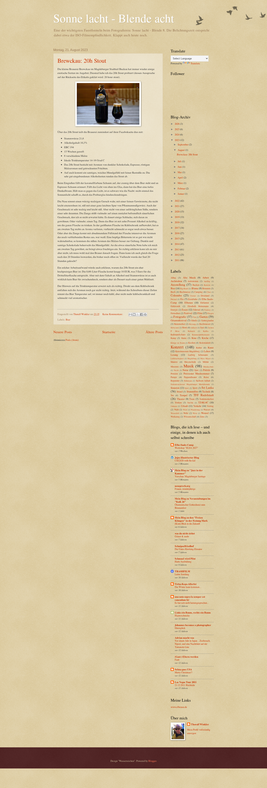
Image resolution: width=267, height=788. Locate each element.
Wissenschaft (190, 416)
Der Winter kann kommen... (188, 586)
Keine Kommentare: (113, 314)
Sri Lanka (208, 388)
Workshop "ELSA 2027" (186, 447)
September (183, 144)
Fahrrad (196, 309)
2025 (177, 129)
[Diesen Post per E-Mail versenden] (130, 314)
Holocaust (175, 327)
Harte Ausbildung (183, 561)
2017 (177, 227)
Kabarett (191, 331)
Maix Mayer (205, 358)
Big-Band (184, 288)
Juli (180, 161)
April (181, 177)
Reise (206, 377)
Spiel (187, 388)
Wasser (206, 409)
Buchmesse (185, 291)
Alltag (173, 277)
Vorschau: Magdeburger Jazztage (190, 476)
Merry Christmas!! (183, 672)
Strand (180, 391)
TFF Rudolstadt (204, 395)
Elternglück (180, 628)
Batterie (207, 285)
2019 (177, 217)
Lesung (174, 354)
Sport (195, 387)
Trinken (178, 402)
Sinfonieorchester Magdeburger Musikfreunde (190, 384)
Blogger (152, 761)
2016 (177, 233)
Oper (196, 370)
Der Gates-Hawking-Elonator (188, 549)
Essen (185, 309)
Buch (173, 291)
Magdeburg (192, 358)
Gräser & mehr (182, 536)
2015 (177, 238)
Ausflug (207, 281)
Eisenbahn (192, 299)
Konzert (177, 347)
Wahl (176, 409)
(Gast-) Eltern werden (186, 656)
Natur (185, 370)
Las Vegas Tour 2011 (185, 682)
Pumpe (174, 377)
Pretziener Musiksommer (197, 373)
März (181, 183)
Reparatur (175, 380)
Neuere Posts (62, 332)
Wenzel (205, 413)
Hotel (184, 327)
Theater (181, 399)
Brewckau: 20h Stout (81, 60)
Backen (196, 284)
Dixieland (205, 295)
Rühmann (188, 380)
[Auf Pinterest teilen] (145, 314)
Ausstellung (178, 285)
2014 (177, 244)
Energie (174, 309)
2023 (177, 140)
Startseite (108, 332)
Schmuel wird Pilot (185, 558)
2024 (177, 134)
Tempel (183, 395)
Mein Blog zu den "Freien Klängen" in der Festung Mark (191, 519)
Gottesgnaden (207, 320)
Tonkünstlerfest (206, 399)
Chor (209, 292)
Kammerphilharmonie (201, 334)
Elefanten (204, 302)
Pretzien (174, 373)
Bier (68, 319)
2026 (177, 123)
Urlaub (184, 406)
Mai (180, 172)
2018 (177, 222)
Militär (206, 361)
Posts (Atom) (72, 340)
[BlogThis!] (134, 314)
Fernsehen (175, 313)
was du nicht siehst (185, 533)
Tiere (192, 399)
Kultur (199, 347)
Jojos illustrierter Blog (187, 457)
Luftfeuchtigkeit (177, 358)
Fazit (177, 659)
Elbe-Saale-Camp (184, 445)
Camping (198, 291)
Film (199, 313)
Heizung (192, 324)
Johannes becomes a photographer (193, 625)
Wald (185, 409)
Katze (183, 338)
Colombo (176, 295)
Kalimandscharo (178, 334)
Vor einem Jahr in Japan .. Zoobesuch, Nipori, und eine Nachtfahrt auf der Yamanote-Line (192, 643)
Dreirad (174, 299)
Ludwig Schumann (198, 354)
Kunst (211, 347)
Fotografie (179, 317)
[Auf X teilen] (138, 314)
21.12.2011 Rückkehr (185, 685)
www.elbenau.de (179, 707)
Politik (206, 370)
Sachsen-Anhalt (203, 380)
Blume (195, 288)
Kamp (173, 338)
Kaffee (206, 331)
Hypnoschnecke (182, 615)
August (181, 150)
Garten (204, 317)
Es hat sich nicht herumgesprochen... (192, 602)
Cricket (193, 295)
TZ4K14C (203, 402)
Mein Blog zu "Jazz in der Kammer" (189, 471)
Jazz (202, 327)
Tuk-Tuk (190, 402)
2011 (177, 260)
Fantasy (207, 309)
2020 (177, 211)
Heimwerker (179, 323)
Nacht (176, 370)
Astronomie (193, 281)
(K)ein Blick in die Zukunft (187, 523)
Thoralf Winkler (200, 724)
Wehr (185, 413)
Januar (181, 193)
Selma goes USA (183, 669)
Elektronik (175, 306)
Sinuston (175, 388)
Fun (194, 317)
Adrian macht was (184, 637)
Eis (182, 299)
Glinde (194, 320)
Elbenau (189, 302)
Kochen (191, 342)
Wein (195, 413)
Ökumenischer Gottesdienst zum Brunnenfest (190, 506)
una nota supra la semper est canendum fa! (190, 598)
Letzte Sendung (182, 574)
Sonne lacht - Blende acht (113, 18)
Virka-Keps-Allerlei (185, 584)
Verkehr (197, 406)
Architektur (176, 281)
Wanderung (195, 409)
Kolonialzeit (204, 342)
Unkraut (174, 406)
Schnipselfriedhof (184, 546)
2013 (177, 249)
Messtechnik (190, 361)
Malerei (174, 361)
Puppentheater (190, 377)
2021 (177, 206)
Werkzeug (175, 416)
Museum (175, 366)
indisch (194, 327)
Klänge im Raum (178, 342)
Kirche (205, 338)
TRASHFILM (182, 571)
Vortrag (210, 406)
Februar (182, 188)
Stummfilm (192, 391)
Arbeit (205, 277)
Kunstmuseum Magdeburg (187, 351)
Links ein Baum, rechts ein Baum (193, 612)
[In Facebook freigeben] (141, 314)
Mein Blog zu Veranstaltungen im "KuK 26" (193, 500)
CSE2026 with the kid (185, 460)
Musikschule (208, 366)
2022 (177, 200)
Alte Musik (189, 277)
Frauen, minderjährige (185, 488)
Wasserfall (175, 413)
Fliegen (210, 313)
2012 (177, 254)
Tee (172, 395)
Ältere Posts (154, 332)
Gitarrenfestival (179, 320)
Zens (202, 416)
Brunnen (206, 288)
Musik (189, 366)
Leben (207, 351)
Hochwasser (204, 323)
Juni (180, 166)
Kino (194, 338)
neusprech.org (182, 486)
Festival (188, 313)
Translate (195, 63)
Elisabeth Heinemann (198, 306)
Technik (206, 391)
